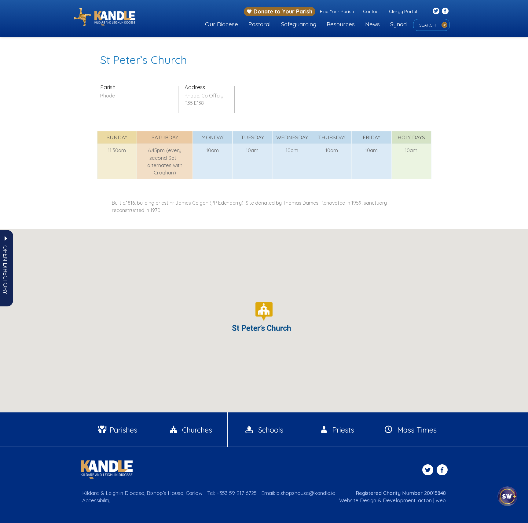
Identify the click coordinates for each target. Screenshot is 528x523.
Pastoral (259, 24)
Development (399, 500)
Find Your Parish (337, 11)
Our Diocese (221, 24)
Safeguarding (298, 24)
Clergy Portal (403, 11)
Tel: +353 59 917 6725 (232, 493)
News (372, 24)
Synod (398, 24)
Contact (371, 11)
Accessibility (96, 500)
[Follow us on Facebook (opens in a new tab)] (445, 11)
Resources (341, 24)
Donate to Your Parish (283, 11)
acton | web (432, 500)
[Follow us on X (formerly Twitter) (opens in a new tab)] (436, 11)
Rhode (107, 96)
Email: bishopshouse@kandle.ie (298, 493)
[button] (5, 269)
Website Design (357, 500)
